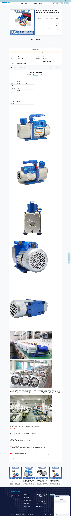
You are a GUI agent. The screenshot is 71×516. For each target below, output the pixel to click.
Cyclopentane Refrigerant (28, 500)
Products (26, 3)
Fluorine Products (27, 504)
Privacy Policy (50, 514)
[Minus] (68, 496)
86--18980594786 (42, 501)
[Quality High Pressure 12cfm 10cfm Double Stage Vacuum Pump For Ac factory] (42, 473)
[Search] (62, 3)
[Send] (69, 515)
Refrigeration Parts (27, 506)
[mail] (69, 255)
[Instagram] (63, 0)
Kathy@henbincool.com (42, 503)
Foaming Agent (26, 503)
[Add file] (54, 515)
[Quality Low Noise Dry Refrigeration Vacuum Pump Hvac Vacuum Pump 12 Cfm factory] (55, 473)
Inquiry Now (66, 3)
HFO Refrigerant (26, 497)
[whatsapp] (69, 257)
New (25, 507)
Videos (30, 3)
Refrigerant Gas (26, 494)
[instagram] (69, 261)
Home (22, 3)
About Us (35, 3)
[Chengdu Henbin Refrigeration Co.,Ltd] (6, 3)
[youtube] (69, 259)
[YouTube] (62, 0)
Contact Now (15, 484)
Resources (40, 3)
